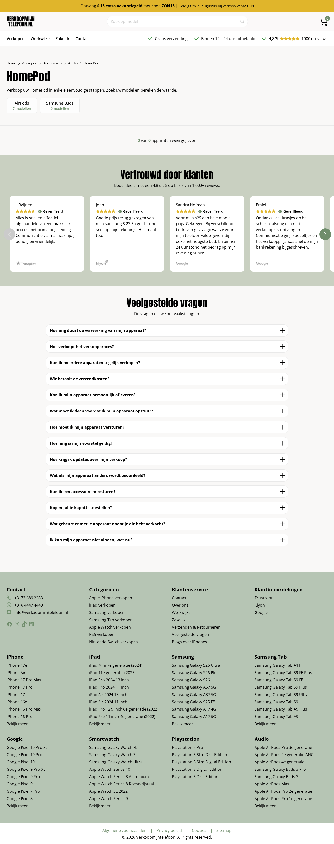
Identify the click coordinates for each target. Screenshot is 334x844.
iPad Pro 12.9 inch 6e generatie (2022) (123, 709)
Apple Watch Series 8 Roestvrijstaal (121, 784)
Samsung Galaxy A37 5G (194, 694)
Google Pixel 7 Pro (23, 791)
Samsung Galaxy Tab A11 (278, 665)
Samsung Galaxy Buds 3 (276, 776)
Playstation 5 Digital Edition (197, 769)
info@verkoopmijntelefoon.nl (41, 612)
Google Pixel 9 (20, 784)
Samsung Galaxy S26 (191, 680)
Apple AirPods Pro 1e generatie (283, 798)
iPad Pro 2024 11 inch (109, 687)
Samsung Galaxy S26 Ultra (196, 665)
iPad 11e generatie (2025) (112, 672)
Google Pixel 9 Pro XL (26, 769)
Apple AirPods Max (272, 784)
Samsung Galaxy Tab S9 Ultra (281, 694)
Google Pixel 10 (21, 762)
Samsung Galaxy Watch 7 (112, 754)
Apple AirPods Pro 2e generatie (283, 791)
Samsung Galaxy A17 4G (194, 709)
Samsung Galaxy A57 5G (194, 687)
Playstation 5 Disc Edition (195, 776)
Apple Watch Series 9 (108, 798)
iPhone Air (16, 672)
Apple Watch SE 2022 (108, 791)
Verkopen (29, 63)
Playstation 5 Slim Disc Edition (199, 754)
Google (261, 612)
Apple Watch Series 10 (109, 769)
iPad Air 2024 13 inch (108, 694)
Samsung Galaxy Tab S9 (276, 702)
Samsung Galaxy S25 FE (193, 702)
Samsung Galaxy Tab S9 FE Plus (283, 672)
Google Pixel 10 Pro (24, 754)
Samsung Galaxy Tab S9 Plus (281, 687)
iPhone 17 (16, 694)
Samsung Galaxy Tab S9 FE (279, 680)
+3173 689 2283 (28, 598)
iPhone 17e (17, 665)
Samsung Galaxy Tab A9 (276, 716)
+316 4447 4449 (28, 605)
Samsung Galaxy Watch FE (113, 747)
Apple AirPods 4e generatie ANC (284, 754)
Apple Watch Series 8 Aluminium (119, 776)
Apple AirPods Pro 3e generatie (283, 747)
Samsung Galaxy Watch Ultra (116, 762)
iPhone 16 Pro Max (24, 709)
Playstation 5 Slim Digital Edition (201, 762)
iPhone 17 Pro (20, 687)
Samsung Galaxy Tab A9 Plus (281, 709)
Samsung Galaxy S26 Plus (195, 672)
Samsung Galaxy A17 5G (194, 716)
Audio (73, 63)
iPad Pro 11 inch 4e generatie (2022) (122, 716)
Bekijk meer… (19, 724)
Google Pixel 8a (21, 798)
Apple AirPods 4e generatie (279, 762)
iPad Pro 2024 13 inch (109, 680)
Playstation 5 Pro (187, 747)
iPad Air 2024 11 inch (108, 702)
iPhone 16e (17, 702)
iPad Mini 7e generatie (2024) (115, 665)
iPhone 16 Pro (20, 716)
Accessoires (52, 63)
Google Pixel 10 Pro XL (27, 747)
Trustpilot (264, 598)
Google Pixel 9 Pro (23, 776)
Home (11, 63)
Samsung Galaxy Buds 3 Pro (280, 769)
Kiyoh (260, 605)
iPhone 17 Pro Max (24, 680)
